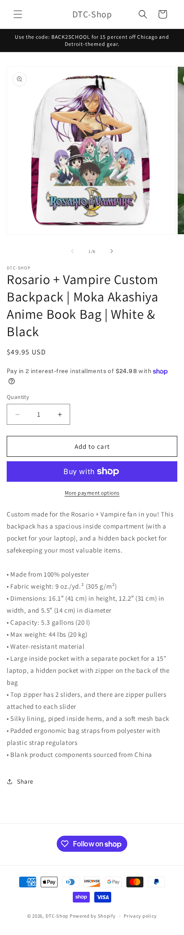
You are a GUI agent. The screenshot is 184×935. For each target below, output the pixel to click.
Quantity (18, 397)
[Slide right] (111, 251)
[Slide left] (72, 251)
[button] (18, 14)
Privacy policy (140, 916)
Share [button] (25, 781)
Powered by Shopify (93, 916)
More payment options (92, 492)
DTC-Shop (58, 916)
